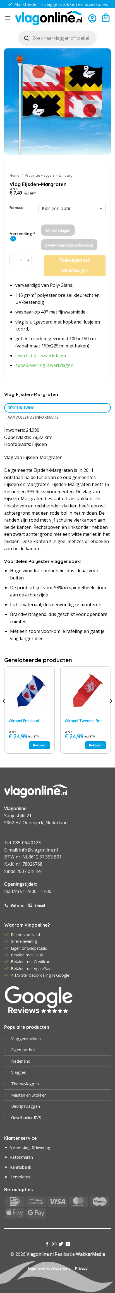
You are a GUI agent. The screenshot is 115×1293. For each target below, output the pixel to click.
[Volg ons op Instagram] (54, 1244)
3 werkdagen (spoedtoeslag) (69, 245)
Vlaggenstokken (26, 1038)
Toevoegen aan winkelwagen (74, 265)
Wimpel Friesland (24, 720)
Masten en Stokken (29, 1095)
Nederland (20, 1061)
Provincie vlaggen (39, 175)
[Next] (110, 712)
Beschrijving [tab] (21, 408)
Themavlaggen (25, 1083)
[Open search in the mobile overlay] (57, 38)
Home (14, 175)
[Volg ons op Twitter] (61, 1244)
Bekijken (40, 745)
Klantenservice (20, 1138)
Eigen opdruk (23, 1049)
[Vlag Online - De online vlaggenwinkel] (49, 18)
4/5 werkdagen (57, 230)
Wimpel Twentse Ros (83, 720)
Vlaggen (18, 1072)
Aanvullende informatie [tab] (33, 417)
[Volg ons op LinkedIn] (68, 1244)
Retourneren (21, 1157)
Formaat (16, 208)
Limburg (65, 175)
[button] (7, 18)
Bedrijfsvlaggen (25, 1106)
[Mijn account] (92, 18)
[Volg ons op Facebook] (47, 1244)
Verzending (22, 234)
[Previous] (4, 712)
